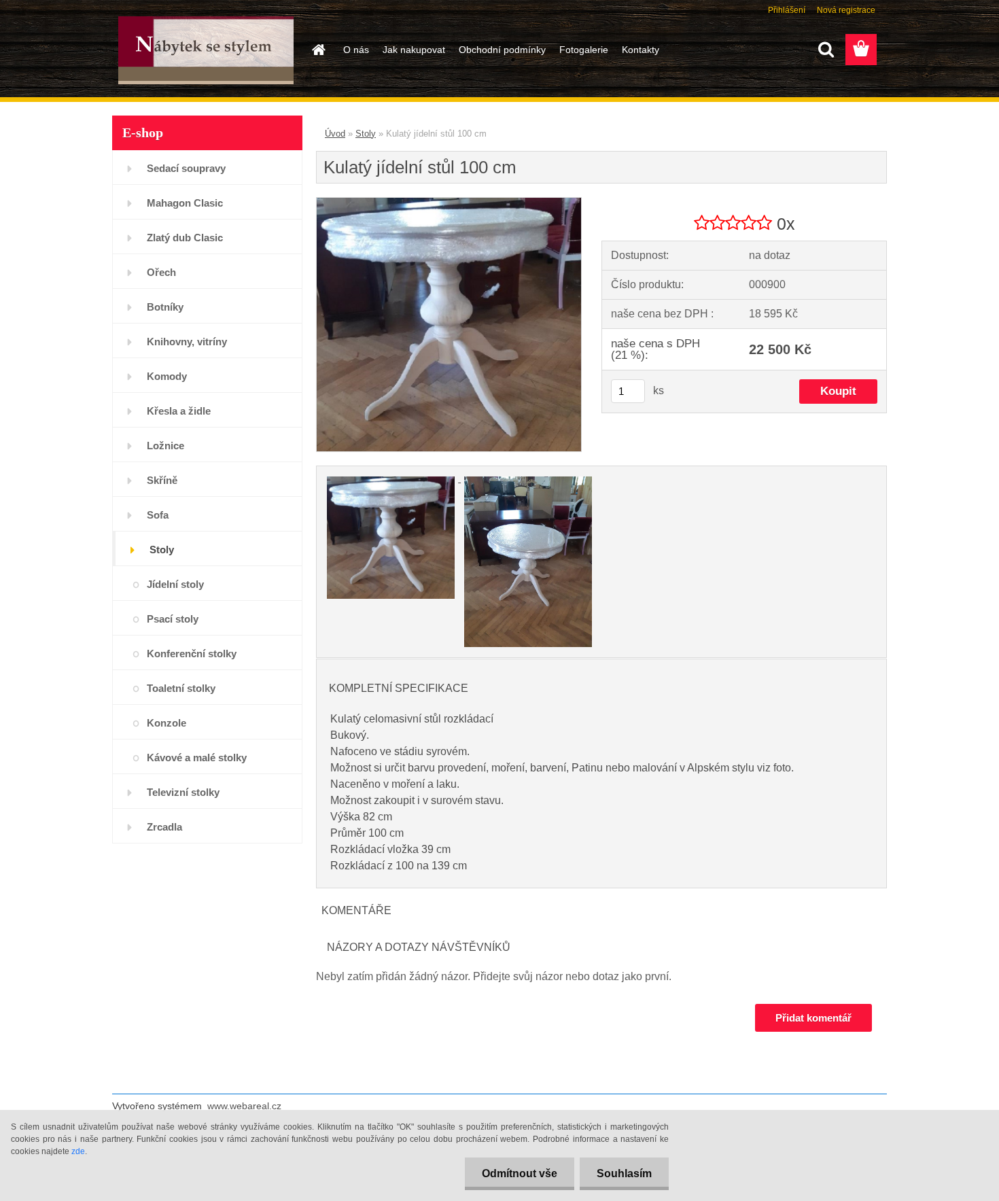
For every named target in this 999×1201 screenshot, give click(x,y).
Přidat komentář (813, 1018)
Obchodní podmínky (502, 49)
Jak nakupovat (414, 49)
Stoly (365, 133)
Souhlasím (624, 1173)
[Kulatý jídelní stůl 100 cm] (449, 203)
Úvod (335, 133)
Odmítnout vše (519, 1173)
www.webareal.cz (244, 1105)
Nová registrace (846, 10)
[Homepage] (317, 49)
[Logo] (205, 50)
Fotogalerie (583, 49)
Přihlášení (786, 10)
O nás (356, 49)
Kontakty (640, 49)
